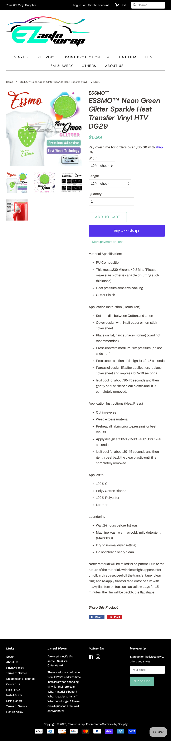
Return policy (14, 711)
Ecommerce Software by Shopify (107, 724)
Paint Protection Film (87, 57)
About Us (114, 66)
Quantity (95, 194)
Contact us (13, 684)
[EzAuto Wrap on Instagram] (98, 657)
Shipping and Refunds (20, 678)
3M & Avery (61, 66)
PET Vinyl (47, 57)
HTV (149, 57)
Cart (123, 5)
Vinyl (20, 57)
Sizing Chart (14, 700)
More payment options (107, 241)
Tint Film (128, 57)
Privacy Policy (15, 667)
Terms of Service (16, 673)
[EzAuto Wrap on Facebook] (91, 657)
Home (9, 82)
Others (89, 66)
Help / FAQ (13, 689)
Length (94, 176)
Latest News (57, 648)
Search (10, 656)
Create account (98, 5)
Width (93, 158)
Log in (77, 5)
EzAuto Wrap (76, 724)
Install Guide (14, 695)
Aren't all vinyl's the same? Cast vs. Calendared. (60, 660)
